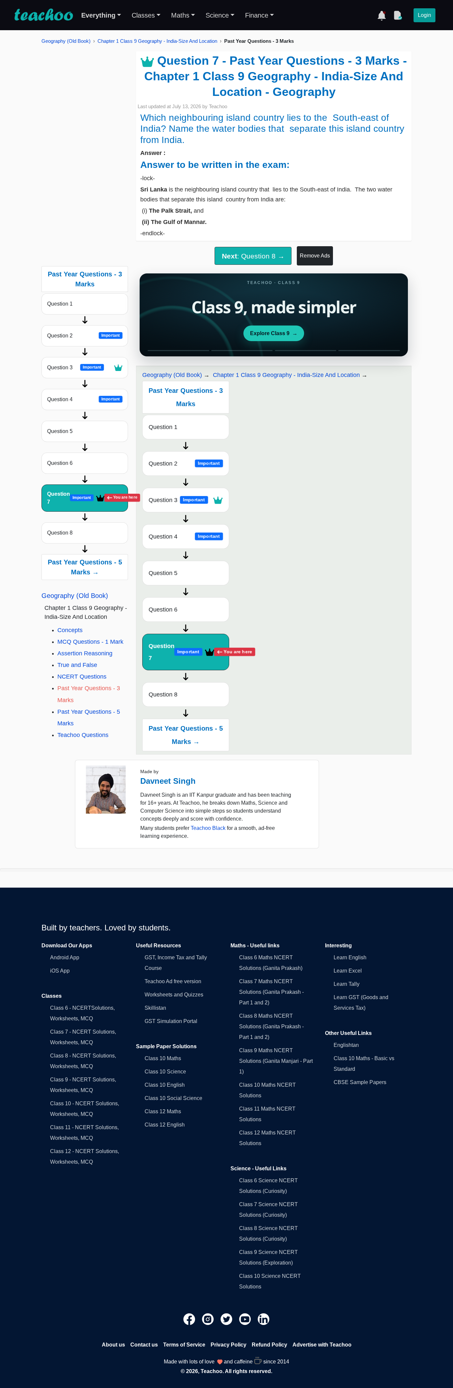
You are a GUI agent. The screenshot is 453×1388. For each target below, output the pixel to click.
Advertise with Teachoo (322, 1345)
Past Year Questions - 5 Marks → (85, 567)
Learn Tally (346, 984)
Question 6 (60, 463)
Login (424, 15)
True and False (77, 665)
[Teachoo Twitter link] (227, 1319)
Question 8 (60, 533)
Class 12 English (165, 1125)
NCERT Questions (81, 676)
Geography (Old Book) (66, 41)
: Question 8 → (253, 256)
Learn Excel (348, 971)
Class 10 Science (165, 1071)
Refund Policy (269, 1345)
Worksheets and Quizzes (174, 994)
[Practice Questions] (398, 15)
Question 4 (83, 399)
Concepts (70, 630)
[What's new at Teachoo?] (382, 15)
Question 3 (74, 367)
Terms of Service (184, 1345)
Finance (256, 15)
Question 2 (83, 335)
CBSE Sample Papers (360, 1082)
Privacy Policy (228, 1345)
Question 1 (60, 304)
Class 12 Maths (163, 1111)
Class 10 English (165, 1085)
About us (113, 1345)
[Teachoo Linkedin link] (264, 1319)
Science (217, 15)
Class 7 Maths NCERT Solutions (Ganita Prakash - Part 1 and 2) (271, 992)
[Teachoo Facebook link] (190, 1319)
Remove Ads (315, 255)
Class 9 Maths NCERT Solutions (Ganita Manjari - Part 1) (276, 1061)
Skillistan (155, 1008)
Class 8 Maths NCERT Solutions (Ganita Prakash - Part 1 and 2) (271, 1026)
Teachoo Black (208, 828)
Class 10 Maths (163, 1058)
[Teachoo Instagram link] (208, 1319)
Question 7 (87, 498)
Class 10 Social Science (173, 1098)
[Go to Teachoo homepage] (43, 15)
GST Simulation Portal (171, 1021)
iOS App (60, 971)
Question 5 (60, 431)
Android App (64, 957)
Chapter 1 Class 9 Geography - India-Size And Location (157, 41)
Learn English (350, 957)
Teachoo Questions (82, 735)
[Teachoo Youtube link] (245, 1319)
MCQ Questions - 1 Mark (90, 641)
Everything (98, 15)
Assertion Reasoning (84, 653)
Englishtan (346, 1045)
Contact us (144, 1345)
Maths (180, 15)
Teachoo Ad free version (173, 981)
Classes (143, 15)
